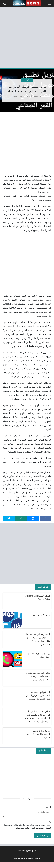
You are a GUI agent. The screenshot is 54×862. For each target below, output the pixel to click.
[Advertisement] (27, 37)
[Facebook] (45, 518)
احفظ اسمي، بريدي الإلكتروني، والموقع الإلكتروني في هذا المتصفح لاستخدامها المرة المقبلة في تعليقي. (27, 826)
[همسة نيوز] (27, 3)
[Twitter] (9, 518)
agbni (36, 96)
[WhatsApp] (21, 518)
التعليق (48, 807)
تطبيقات (27, 80)
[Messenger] (33, 518)
